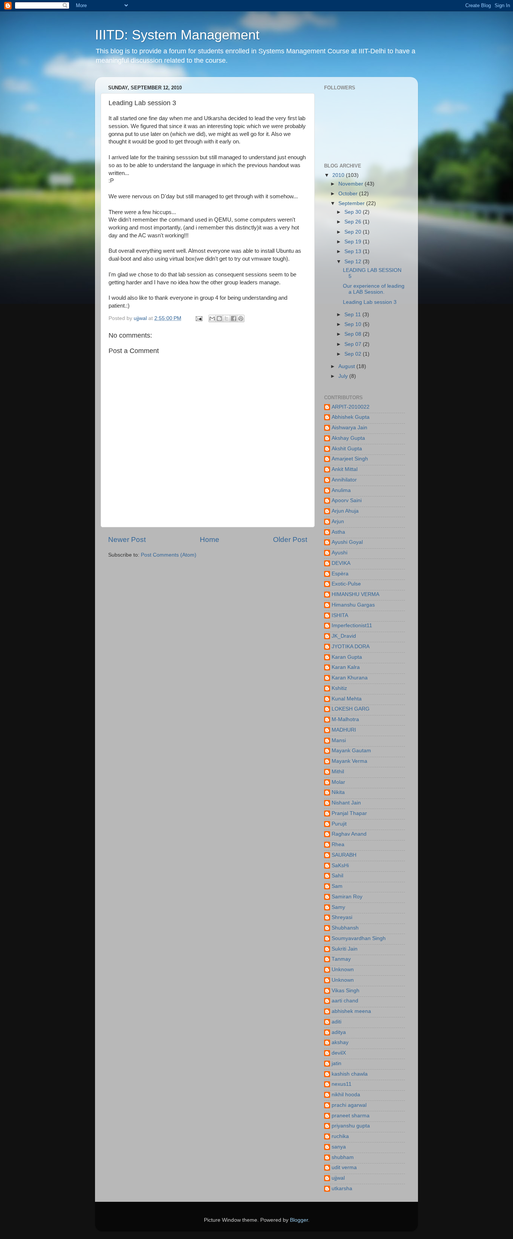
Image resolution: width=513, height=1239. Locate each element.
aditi (336, 1022)
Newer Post (127, 539)
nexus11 (342, 1084)
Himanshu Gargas (353, 605)
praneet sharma (351, 1115)
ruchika (340, 1136)
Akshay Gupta (348, 438)
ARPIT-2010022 (351, 407)
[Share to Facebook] (233, 318)
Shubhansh (345, 928)
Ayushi (339, 552)
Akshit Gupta (347, 448)
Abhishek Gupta (351, 417)
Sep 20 (353, 232)
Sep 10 (353, 324)
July (343, 376)
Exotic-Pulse (346, 584)
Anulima (341, 490)
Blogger (299, 1220)
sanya (339, 1147)
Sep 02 (353, 354)
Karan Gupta (347, 657)
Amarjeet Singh (350, 459)
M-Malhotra (345, 719)
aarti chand (345, 1001)
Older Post (290, 539)
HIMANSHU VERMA (355, 594)
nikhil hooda (346, 1094)
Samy (338, 907)
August (347, 366)
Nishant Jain (346, 803)
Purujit (339, 824)
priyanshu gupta (351, 1126)
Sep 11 (353, 314)
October (348, 193)
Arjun (338, 521)
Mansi (339, 740)
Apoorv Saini (347, 500)
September (352, 203)
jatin (336, 1063)
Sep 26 (353, 222)
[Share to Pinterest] (240, 318)
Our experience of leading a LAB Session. (373, 289)
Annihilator (344, 480)
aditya (339, 1032)
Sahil (337, 875)
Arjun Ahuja (345, 511)
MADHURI (344, 730)
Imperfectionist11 (352, 625)
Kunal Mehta (347, 699)
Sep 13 (353, 251)
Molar (338, 782)
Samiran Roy (347, 896)
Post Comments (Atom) (168, 555)
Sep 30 (353, 212)
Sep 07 (353, 344)
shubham (343, 1157)
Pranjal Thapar (349, 813)
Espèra (340, 573)
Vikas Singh (345, 990)
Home (209, 539)
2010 (339, 175)
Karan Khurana (350, 678)
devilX (339, 1053)
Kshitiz (339, 688)
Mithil (338, 771)
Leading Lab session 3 (370, 302)
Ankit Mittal (345, 469)
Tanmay (341, 959)
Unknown (343, 969)
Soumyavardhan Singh (359, 938)
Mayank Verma (349, 761)
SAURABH (344, 855)
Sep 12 (353, 261)
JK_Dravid (344, 636)
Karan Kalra (346, 667)
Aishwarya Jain (349, 427)
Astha (338, 532)
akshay (340, 1042)
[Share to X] (226, 318)
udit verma (344, 1167)
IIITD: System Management (177, 34)
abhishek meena (351, 1011)
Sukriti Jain (345, 949)
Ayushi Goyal (347, 542)
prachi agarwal (349, 1105)
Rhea (338, 844)
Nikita (338, 792)
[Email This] (212, 318)
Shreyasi (342, 917)
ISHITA (340, 615)
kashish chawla (350, 1074)
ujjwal (338, 1178)
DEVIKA (341, 563)
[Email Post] (198, 318)
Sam (337, 886)
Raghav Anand (349, 834)
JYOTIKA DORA (351, 646)
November (351, 184)
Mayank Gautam (351, 750)
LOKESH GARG (351, 709)
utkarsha (342, 1188)
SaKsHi (340, 865)
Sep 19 (353, 241)
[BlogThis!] (219, 318)
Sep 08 (353, 334)
